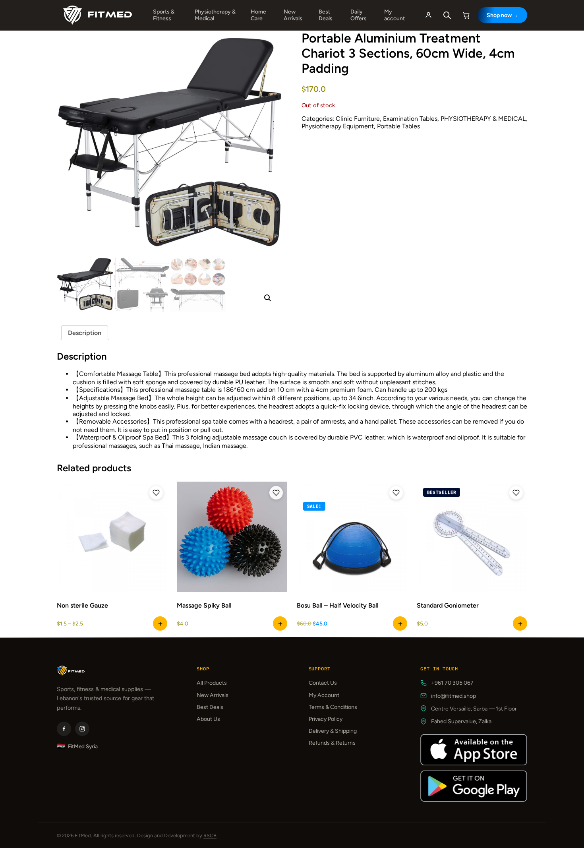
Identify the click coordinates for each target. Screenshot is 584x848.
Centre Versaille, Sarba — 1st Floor (474, 708)
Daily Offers (358, 15)
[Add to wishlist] (156, 493)
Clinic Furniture (358, 118)
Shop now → (502, 15)
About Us (208, 719)
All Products (212, 683)
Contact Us (323, 683)
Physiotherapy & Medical (215, 15)
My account (394, 15)
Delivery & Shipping (333, 731)
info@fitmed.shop (453, 696)
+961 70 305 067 (452, 683)
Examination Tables (410, 118)
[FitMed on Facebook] (64, 729)
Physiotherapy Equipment (338, 126)
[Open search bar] (447, 15)
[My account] (428, 15)
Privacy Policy (325, 719)
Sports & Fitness (163, 15)
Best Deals (326, 15)
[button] (268, 298)
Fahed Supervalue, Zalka (461, 721)
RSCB (210, 835)
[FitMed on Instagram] (82, 729)
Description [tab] (84, 333)
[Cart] (466, 15)
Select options (160, 623)
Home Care (258, 15)
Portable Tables (398, 126)
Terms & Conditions (333, 707)
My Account (324, 695)
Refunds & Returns (332, 743)
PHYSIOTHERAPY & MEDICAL (483, 118)
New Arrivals (293, 15)
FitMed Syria (77, 746)
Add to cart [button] (520, 623)
